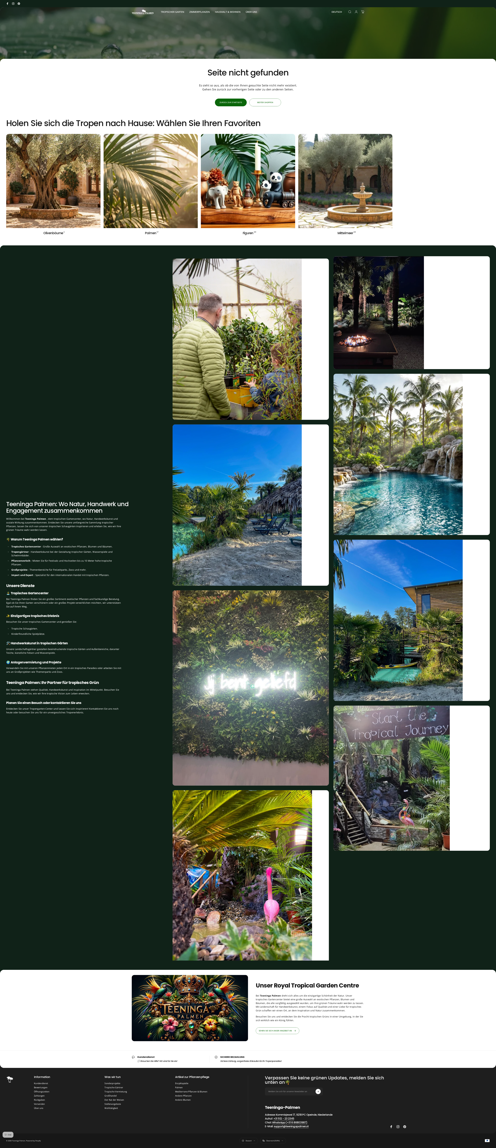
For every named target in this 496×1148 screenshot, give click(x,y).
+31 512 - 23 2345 (283, 1118)
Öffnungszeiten (41, 1091)
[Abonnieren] (318, 1091)
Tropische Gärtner (113, 1087)
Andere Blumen (183, 1100)
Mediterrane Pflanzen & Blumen (191, 1091)
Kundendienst (41, 1083)
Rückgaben (39, 1100)
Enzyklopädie (181, 1083)
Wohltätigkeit (111, 1108)
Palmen (179, 1087)
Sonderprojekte (112, 1083)
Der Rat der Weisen (114, 1100)
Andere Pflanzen (183, 1095)
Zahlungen (39, 1095)
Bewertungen (40, 1087)
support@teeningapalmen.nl (291, 1126)
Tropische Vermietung (115, 1091)
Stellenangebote (112, 1104)
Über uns (38, 1108)
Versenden (39, 1104)
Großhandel (110, 1095)
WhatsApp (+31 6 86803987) (289, 1122)
